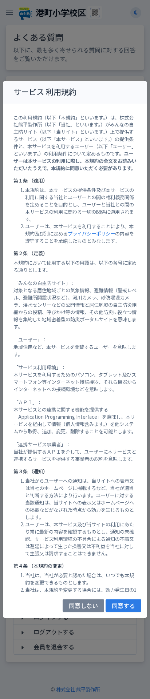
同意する (123, 605)
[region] (75, 348)
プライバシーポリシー (91, 233)
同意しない (83, 605)
